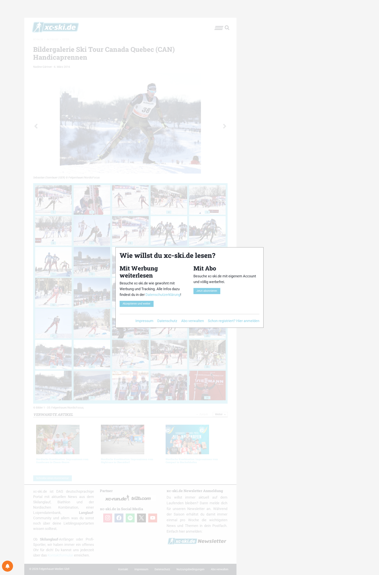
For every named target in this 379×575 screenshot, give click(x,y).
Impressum (144, 321)
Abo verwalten (192, 321)
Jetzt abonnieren (206, 291)
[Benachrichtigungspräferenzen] (7, 566)
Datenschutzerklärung (162, 295)
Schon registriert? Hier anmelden (233, 321)
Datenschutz (167, 321)
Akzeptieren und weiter (136, 303)
